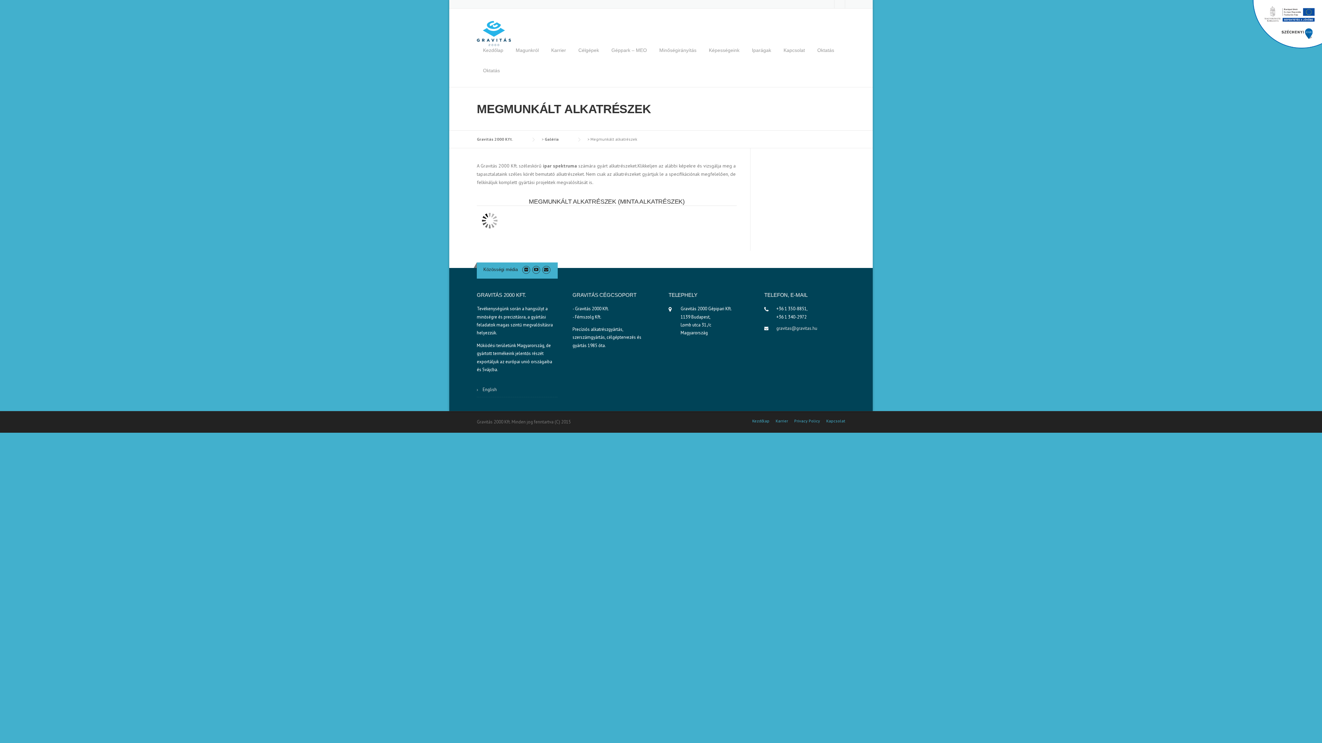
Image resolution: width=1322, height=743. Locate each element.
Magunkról (527, 50)
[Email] (546, 269)
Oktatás (825, 50)
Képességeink (724, 50)
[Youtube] (536, 269)
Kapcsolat (794, 50)
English (490, 389)
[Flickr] (526, 269)
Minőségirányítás (677, 50)
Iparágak (761, 50)
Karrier (558, 50)
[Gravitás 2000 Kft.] (494, 33)
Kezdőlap (493, 50)
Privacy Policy (807, 421)
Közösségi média (500, 269)
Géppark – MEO (629, 50)
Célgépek (588, 50)
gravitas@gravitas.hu (796, 328)
